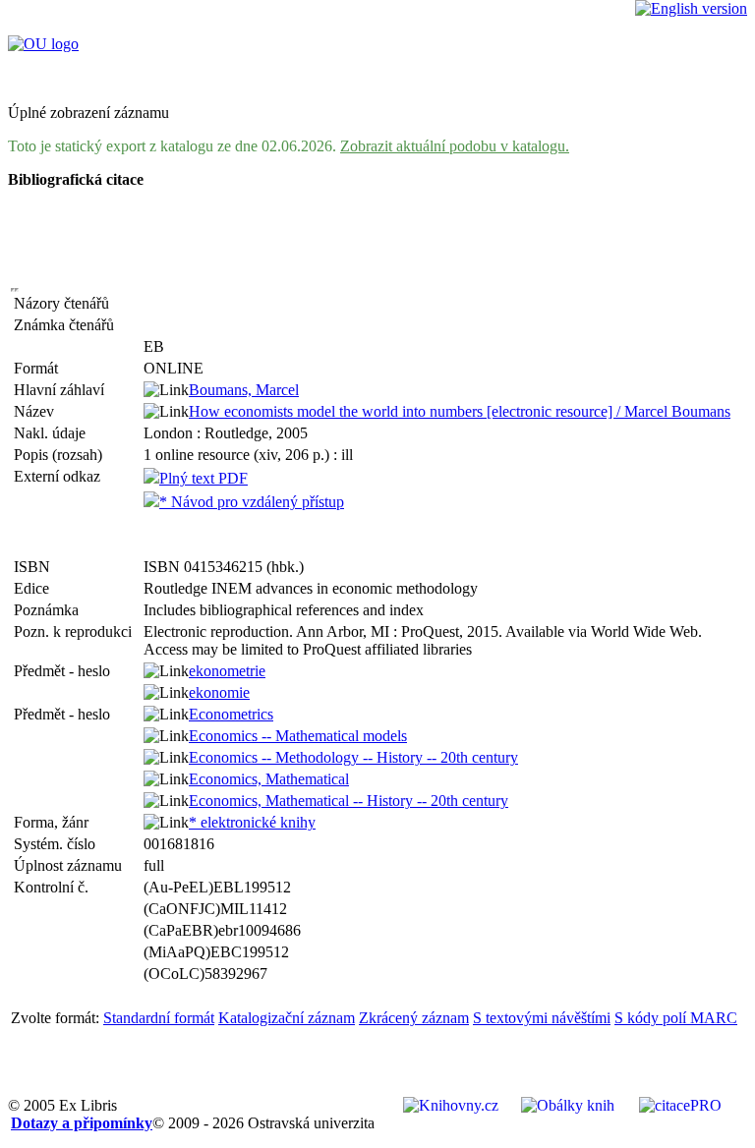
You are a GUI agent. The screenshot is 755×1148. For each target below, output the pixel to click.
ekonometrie (227, 670)
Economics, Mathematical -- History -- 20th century (348, 800)
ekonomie (219, 692)
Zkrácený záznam (414, 1017)
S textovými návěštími (541, 1017)
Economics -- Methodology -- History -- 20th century (353, 757)
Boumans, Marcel (244, 389)
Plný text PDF (203, 478)
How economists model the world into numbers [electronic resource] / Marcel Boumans (459, 411)
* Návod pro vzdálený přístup (251, 501)
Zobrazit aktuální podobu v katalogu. (454, 146)
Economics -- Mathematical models (298, 735)
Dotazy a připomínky (81, 1123)
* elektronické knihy (252, 822)
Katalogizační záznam (286, 1017)
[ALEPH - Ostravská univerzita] (43, 43)
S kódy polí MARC (675, 1017)
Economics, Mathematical (269, 779)
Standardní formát (158, 1017)
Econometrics (231, 714)
